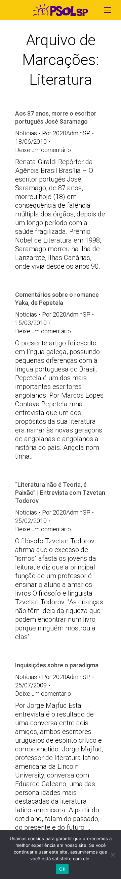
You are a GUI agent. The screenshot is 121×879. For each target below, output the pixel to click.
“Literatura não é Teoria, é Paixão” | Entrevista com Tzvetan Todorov (60, 492)
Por (66, 133)
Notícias (26, 133)
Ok (62, 869)
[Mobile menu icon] (107, 10)
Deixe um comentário (43, 149)
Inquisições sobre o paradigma (56, 665)
